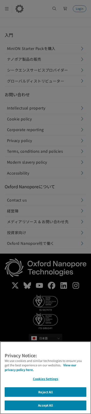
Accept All (45, 405)
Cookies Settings (45, 379)
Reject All (45, 392)
